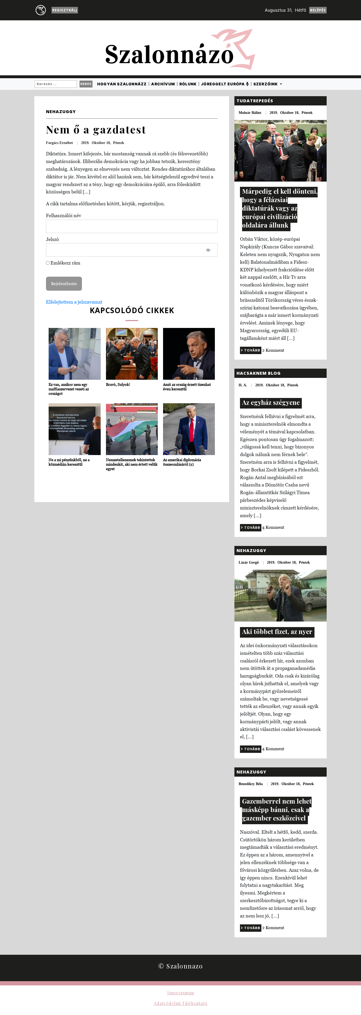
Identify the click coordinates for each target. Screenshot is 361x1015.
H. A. (243, 385)
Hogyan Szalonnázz (122, 84)
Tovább (251, 350)
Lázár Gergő (249, 562)
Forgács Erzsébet (59, 143)
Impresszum (180, 992)
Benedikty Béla (251, 784)
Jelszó (52, 239)
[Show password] (208, 250)
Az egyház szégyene (271, 402)
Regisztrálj (64, 10)
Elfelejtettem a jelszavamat (74, 302)
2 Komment (273, 350)
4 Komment (273, 527)
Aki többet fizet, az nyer (277, 631)
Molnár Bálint (250, 113)
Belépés (318, 10)
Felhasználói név (63, 215)
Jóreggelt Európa (223, 84)
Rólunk (188, 84)
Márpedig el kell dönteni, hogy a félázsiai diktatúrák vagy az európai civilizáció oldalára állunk (280, 208)
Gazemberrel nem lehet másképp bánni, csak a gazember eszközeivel (277, 809)
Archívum (163, 84)
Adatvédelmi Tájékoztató (180, 1003)
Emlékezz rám (64, 263)
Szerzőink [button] (266, 84)
